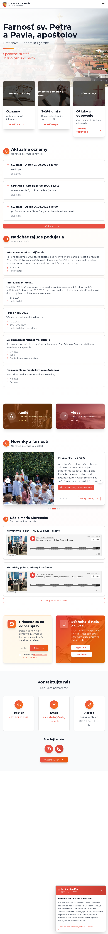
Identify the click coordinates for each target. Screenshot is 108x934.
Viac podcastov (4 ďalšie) (56, 600)
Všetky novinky (87, 498)
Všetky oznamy (52, 226)
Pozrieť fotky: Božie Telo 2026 (78, 487)
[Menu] (103, 4)
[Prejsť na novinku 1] (48, 508)
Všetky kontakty (51, 760)
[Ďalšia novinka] (100, 480)
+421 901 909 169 (18, 717)
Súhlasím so (34, 656)
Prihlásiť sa (39, 648)
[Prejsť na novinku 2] (50, 508)
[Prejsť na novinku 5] (59, 508)
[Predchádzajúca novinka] (8, 480)
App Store (81, 647)
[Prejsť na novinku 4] (57, 508)
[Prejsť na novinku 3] (54, 508)
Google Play (81, 654)
